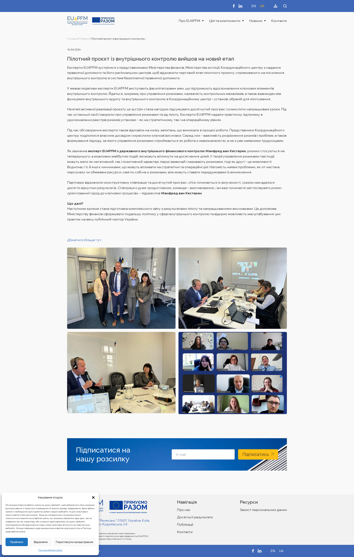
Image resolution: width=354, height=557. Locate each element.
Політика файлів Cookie (50, 550)
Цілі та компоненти (224, 21)
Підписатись (255, 454)
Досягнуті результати (195, 517)
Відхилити (41, 542)
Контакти (279, 21)
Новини (255, 21)
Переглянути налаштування (74, 542)
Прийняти (16, 542)
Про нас (183, 510)
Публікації (185, 524)
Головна (72, 38)
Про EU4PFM (189, 21)
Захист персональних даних (263, 510)
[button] (93, 497)
